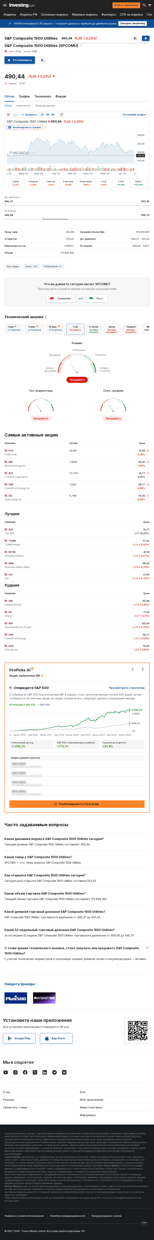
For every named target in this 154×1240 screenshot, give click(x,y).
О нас (6, 1092)
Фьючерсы (108, 14)
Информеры (88, 1115)
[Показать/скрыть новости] (62, 115)
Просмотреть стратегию (127, 687)
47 (60, 266)
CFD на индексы (131, 14)
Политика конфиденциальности (67, 1215)
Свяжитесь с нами (15, 1107)
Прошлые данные (45, 105)
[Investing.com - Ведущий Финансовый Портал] (22, 5)
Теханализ (42, 96)
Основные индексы (54, 14)
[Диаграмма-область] (15, 115)
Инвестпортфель (91, 1107)
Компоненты (23, 105)
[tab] (14, 329)
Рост (100, 298)
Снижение (64, 298)
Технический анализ (24, 317)
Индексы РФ (28, 14)
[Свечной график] (8, 115)
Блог (83, 1092)
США (35, 266)
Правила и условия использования (24, 1215)
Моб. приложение (91, 1099)
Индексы (10, 14)
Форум (60, 96)
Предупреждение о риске (106, 1215)
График (24, 96)
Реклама (8, 1099)
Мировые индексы (85, 14)
